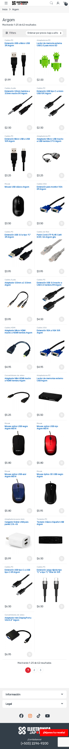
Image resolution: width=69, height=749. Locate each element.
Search (51, 3)
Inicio (5, 9)
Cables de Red (43, 232)
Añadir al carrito (28, 80)
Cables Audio (10, 88)
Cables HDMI (10, 328)
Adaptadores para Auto (15, 519)
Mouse (7, 184)
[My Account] (58, 3)
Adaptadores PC (44, 40)
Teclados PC (42, 519)
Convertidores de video (14, 375)
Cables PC (9, 40)
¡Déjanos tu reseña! (54, 732)
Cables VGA (42, 184)
